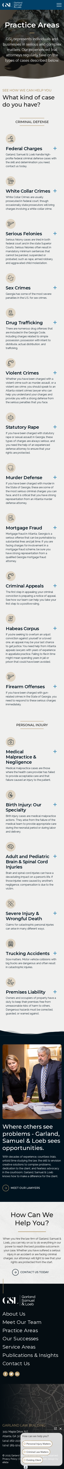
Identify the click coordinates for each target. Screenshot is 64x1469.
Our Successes (20, 1339)
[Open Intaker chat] (26, 1467)
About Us (13, 1314)
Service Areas (19, 1347)
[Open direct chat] (55, 1428)
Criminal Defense (32, 122)
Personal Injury (32, 725)
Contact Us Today (34, 1272)
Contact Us (16, 1364)
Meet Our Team (22, 1322)
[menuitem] (32, 1314)
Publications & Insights (30, 1355)
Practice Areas (20, 1330)
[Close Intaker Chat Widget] (60, 1428)
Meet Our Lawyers (25, 1187)
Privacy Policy (9, 1459)
